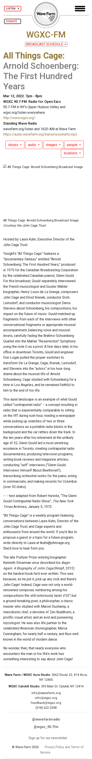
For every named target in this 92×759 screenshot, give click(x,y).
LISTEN (12, 8)
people (72, 145)
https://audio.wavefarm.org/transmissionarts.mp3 (40, 134)
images (52, 145)
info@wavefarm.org (46, 693)
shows (13, 145)
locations (71, 153)
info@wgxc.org (46, 698)
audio (32, 145)
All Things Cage (32, 56)
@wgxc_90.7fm (46, 727)
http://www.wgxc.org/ (19, 118)
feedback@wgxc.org (46, 703)
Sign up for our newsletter (47, 738)
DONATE (12, 21)
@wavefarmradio (46, 719)
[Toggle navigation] (80, 8)
